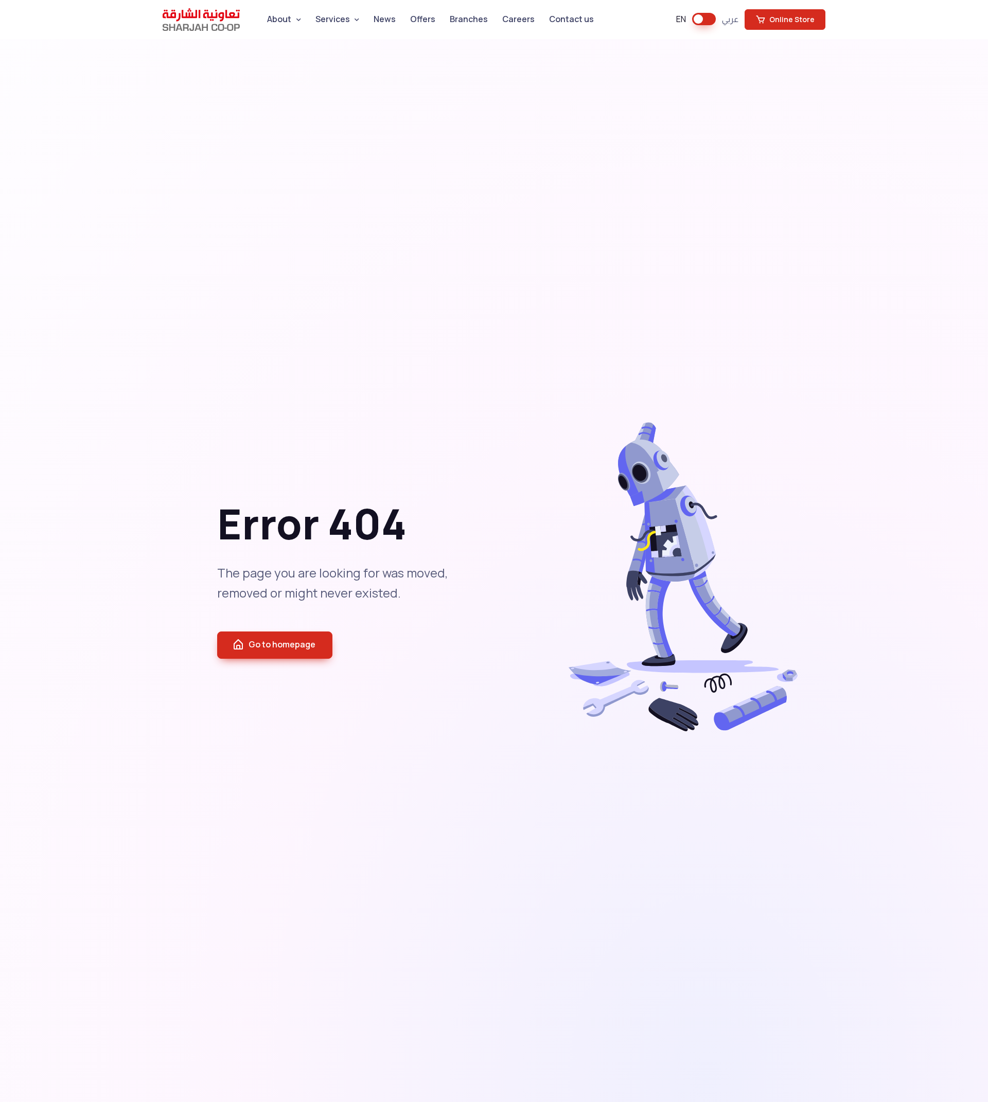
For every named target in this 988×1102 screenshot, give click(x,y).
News (385, 19)
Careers (518, 19)
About (279, 19)
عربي (730, 19)
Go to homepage (282, 644)
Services (332, 19)
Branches (469, 19)
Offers (422, 19)
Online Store (791, 19)
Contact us (571, 19)
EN (681, 19)
